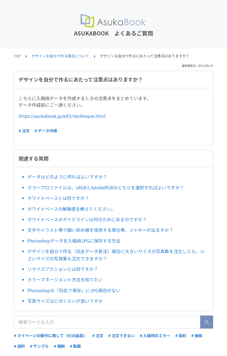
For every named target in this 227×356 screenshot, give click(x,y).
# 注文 (24, 130)
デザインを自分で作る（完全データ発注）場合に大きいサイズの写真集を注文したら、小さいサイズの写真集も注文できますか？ (116, 255)
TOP (17, 56)
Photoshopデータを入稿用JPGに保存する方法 (73, 240)
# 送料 (19, 346)
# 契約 (180, 335)
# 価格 (196, 335)
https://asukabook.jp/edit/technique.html (62, 116)
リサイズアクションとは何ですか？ (62, 269)
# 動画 (75, 346)
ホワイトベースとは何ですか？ (58, 198)
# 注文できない (121, 335)
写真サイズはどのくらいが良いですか (65, 300)
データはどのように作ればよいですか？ (67, 176)
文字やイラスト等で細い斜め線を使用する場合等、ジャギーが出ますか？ (100, 230)
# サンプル (39, 346)
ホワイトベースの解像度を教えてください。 (71, 208)
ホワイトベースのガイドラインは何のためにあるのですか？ (87, 219)
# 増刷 (59, 346)
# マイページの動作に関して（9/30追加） (50, 335)
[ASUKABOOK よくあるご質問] (113, 21)
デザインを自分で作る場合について (60, 56)
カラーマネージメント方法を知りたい (65, 279)
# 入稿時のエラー (155, 335)
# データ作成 (46, 130)
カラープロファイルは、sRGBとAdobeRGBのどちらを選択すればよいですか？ (105, 187)
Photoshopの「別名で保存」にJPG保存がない (73, 290)
